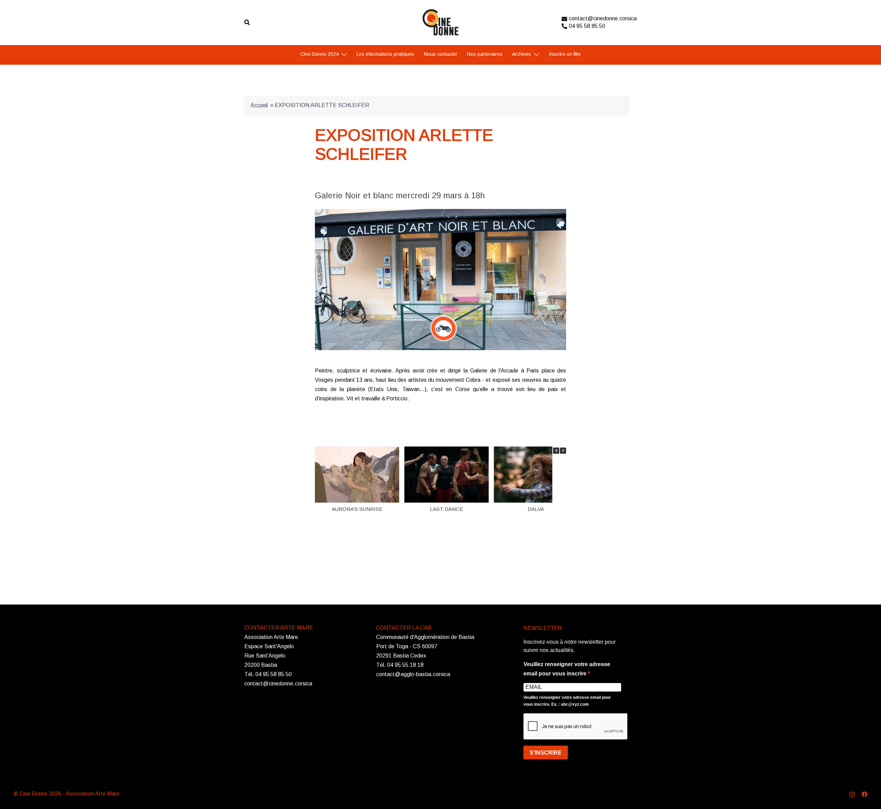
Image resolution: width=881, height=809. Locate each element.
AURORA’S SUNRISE (357, 509)
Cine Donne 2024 (319, 54)
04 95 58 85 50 (587, 26)
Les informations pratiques (385, 54)
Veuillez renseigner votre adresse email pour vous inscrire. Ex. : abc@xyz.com (567, 701)
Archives (521, 54)
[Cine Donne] (440, 22)
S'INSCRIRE (546, 753)
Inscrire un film (565, 54)
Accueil (259, 105)
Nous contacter (440, 54)
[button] (563, 451)
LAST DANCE (446, 509)
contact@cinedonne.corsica (603, 18)
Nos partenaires (484, 54)
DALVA (536, 509)
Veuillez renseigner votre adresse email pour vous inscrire (566, 668)
